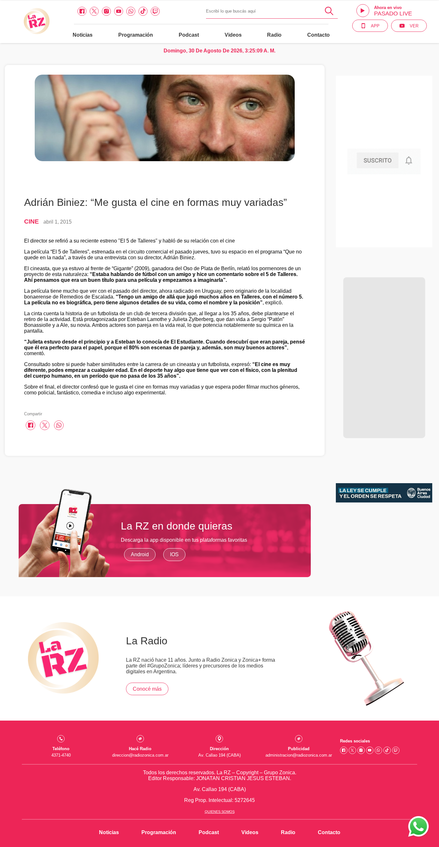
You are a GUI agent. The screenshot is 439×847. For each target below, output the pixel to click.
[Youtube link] (118, 11)
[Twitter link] (94, 11)
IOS (174, 554)
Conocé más (147, 689)
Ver (414, 25)
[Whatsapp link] (130, 11)
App (375, 25)
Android (140, 554)
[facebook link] (81, 11)
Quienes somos (220, 812)
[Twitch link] (155, 11)
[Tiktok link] (143, 11)
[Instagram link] (106, 11)
